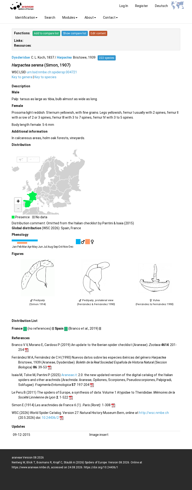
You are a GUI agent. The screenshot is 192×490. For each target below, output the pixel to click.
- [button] (18, 208)
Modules (68, 17)
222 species (106, 58)
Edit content (98, 33)
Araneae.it (69, 375)
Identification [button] (25, 17)
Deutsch (161, 6)
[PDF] (27, 350)
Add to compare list (46, 33)
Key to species (45, 77)
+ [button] (18, 201)
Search (49, 17)
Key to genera (22, 77)
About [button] (89, 17)
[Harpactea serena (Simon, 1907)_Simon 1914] (37, 277)
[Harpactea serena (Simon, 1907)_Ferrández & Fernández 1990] (96, 277)
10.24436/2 (50, 417)
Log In (123, 6)
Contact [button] (109, 17)
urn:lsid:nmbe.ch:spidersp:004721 (52, 72)
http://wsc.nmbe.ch (154, 413)
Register (141, 6)
